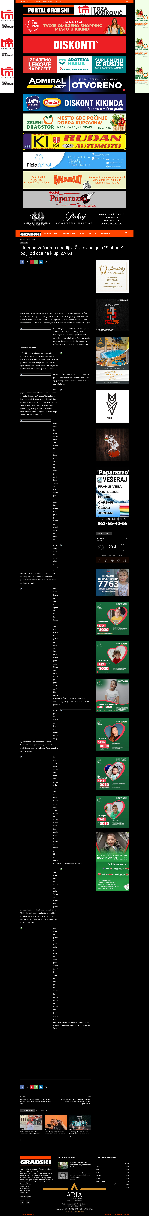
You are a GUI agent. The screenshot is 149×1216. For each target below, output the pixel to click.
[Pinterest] (32, 262)
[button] (126, 233)
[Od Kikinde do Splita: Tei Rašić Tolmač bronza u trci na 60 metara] (31, 1122)
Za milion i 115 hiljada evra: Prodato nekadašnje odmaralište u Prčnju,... (80, 1165)
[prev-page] (21, 1140)
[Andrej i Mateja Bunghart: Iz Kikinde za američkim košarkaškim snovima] (56, 1122)
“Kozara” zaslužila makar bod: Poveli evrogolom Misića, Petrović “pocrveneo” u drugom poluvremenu (75, 1102)
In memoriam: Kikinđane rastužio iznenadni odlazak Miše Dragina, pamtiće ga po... (80, 1175)
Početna (47, 233)
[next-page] (25, 1140)
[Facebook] (123, 1)
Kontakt (62, 1)
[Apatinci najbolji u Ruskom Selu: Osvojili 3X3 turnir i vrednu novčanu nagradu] (80, 1122)
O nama (56, 1)
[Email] (46, 262)
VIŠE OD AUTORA (41, 1111)
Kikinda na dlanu (47, 1)
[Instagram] (127, 1)
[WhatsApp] (36, 262)
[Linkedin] (41, 262)
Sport (82, 233)
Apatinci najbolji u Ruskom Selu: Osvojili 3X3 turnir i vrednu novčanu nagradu (79, 1134)
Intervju (92, 233)
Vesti (56, 233)
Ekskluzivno (105, 233)
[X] (27, 262)
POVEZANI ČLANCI (27, 1111)
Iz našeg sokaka (69, 233)
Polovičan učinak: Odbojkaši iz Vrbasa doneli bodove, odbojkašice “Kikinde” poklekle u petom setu (36, 1102)
